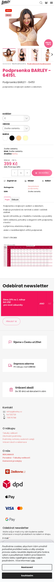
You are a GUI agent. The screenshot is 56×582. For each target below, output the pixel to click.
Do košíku (44, 173)
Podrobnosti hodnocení (39, 64)
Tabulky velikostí (10, 433)
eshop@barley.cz (14, 411)
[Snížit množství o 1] (15, 173)
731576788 (11, 417)
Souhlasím (27, 575)
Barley (15, 153)
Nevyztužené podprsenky (33, 187)
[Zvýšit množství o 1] (27, 173)
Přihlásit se (11, 321)
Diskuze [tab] (15, 199)
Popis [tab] (7, 199)
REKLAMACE (8, 455)
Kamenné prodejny (12, 461)
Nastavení (27, 567)
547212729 (11, 414)
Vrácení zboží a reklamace (15, 442)
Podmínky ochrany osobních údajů (18, 439)
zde (33, 560)
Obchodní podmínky (12, 436)
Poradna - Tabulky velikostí (16, 458)
